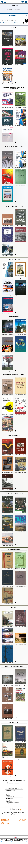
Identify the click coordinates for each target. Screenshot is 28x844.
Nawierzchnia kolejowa (9, 787)
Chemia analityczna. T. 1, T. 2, (11, 796)
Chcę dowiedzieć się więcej (7, 841)
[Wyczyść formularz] (23, 23)
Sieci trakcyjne (8, 795)
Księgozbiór (12, 15)
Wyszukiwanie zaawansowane (7, 22)
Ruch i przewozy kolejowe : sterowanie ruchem (13, 788)
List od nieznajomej (9, 803)
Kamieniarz (7, 804)
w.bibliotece (13, 813)
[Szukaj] (26, 20)
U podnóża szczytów (9, 801)
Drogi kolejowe (8, 794)
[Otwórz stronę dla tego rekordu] (8, 38)
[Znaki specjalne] (26, 23)
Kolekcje (16, 22)
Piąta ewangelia (8, 800)
